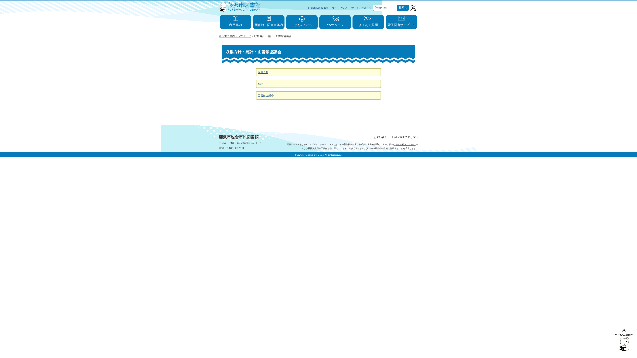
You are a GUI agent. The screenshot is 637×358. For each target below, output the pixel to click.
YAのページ (335, 25)
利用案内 (235, 25)
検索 (401, 7)
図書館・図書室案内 (269, 25)
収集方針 (263, 72)
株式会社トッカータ (405, 144)
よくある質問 (368, 25)
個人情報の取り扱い (406, 137)
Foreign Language (317, 7)
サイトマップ (339, 7)
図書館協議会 (266, 95)
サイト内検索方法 (361, 7)
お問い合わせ (382, 137)
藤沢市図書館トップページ (235, 36)
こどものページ (302, 25)
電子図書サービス (400, 25)
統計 (260, 84)
